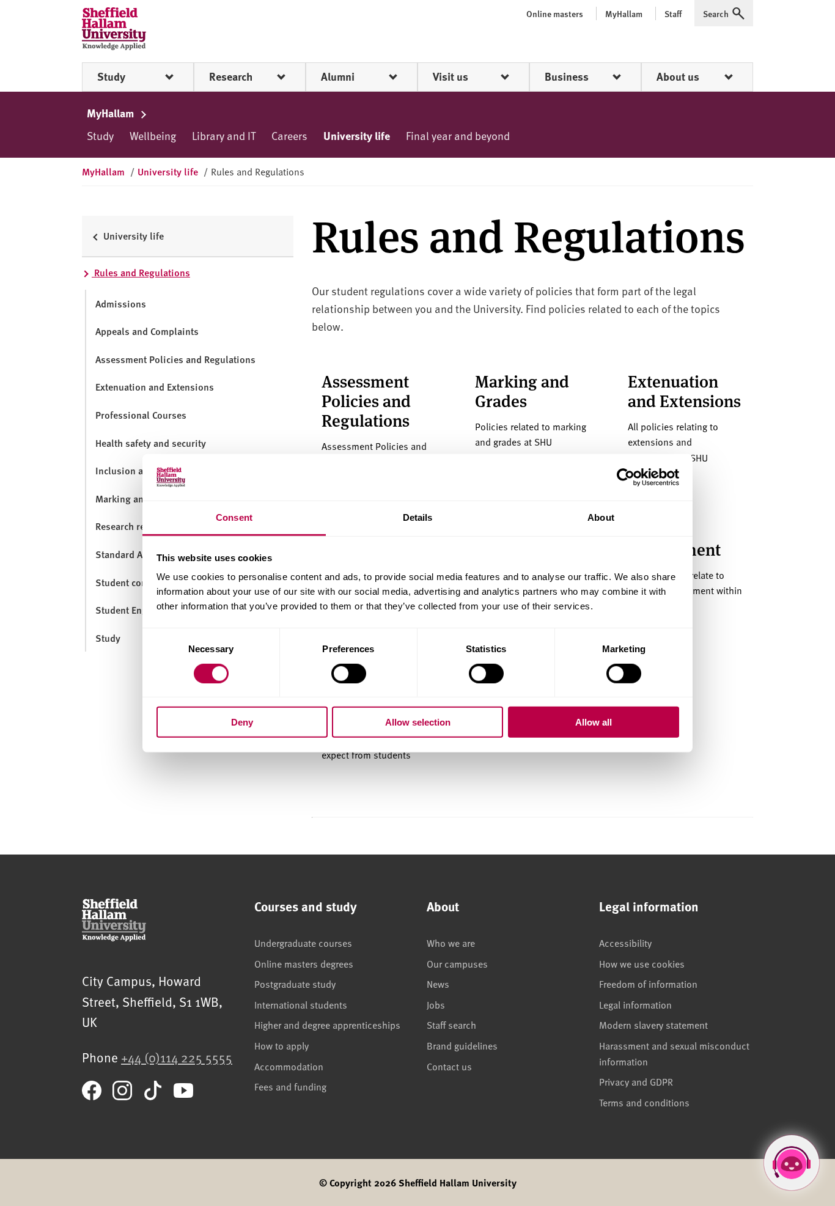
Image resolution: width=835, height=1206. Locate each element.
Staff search (451, 1024)
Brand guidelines (462, 1045)
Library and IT (224, 135)
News (438, 983)
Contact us (449, 1066)
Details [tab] (418, 517)
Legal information (635, 1004)
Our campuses (457, 963)
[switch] (348, 673)
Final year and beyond (458, 135)
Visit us (450, 76)
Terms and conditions (644, 1102)
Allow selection (418, 722)
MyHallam (111, 113)
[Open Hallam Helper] (791, 1162)
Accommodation (288, 1066)
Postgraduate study (295, 983)
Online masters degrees (303, 963)
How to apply (281, 1045)
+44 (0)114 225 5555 (176, 1057)
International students (300, 1004)
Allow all (593, 722)
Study (111, 76)
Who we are (451, 942)
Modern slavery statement (653, 1024)
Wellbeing (153, 135)
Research (230, 76)
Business (567, 76)
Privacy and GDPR (636, 1081)
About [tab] (600, 517)
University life (356, 136)
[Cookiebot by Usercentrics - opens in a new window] (625, 477)
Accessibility (625, 942)
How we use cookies (642, 963)
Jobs (436, 1004)
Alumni (338, 76)
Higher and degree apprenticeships (327, 1024)
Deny (242, 722)
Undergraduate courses (303, 942)
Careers (289, 135)
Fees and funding (290, 1086)
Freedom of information (648, 983)
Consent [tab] (234, 517)
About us (678, 76)
